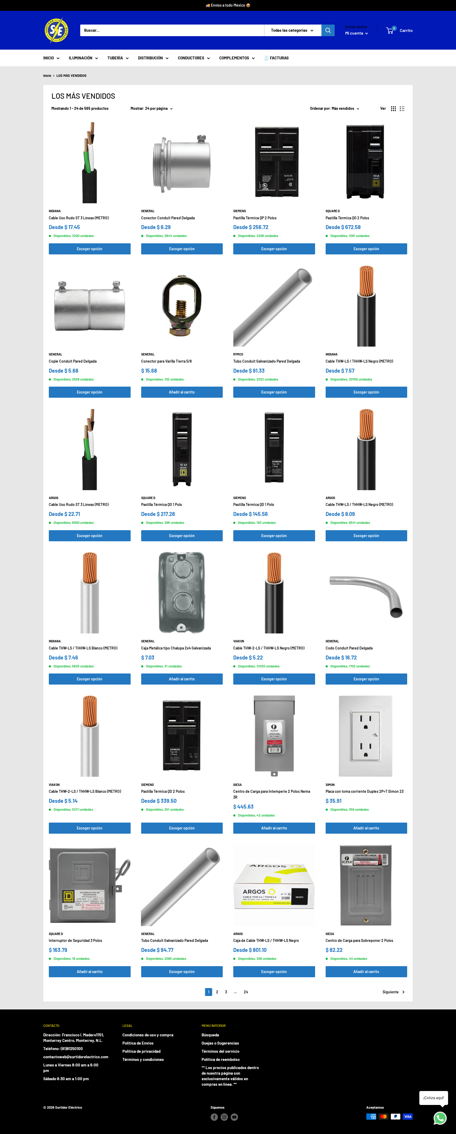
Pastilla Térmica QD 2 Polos (163, 791)
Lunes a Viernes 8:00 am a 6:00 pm (70, 1067)
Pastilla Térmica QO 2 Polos (347, 218)
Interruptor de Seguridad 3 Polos (75, 940)
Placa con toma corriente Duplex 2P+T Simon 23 (364, 791)
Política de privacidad (141, 1051)
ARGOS (53, 498)
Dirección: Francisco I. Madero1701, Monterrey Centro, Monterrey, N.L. (73, 1037)
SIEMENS (239, 211)
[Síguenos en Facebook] (214, 1117)
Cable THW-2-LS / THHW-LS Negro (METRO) (268, 648)
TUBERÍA (115, 57)
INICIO (48, 57)
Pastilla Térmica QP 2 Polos (255, 218)
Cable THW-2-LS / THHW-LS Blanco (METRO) (85, 791)
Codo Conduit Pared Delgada (349, 648)
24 (246, 992)
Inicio (47, 75)
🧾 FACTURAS (276, 57)
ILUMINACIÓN (80, 57)
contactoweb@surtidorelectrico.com (73, 1056)
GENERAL (148, 211)
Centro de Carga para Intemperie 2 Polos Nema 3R (271, 794)
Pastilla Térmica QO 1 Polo (161, 504)
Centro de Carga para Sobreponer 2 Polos (359, 940)
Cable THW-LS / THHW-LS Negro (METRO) (359, 361)
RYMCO (238, 354)
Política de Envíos (138, 1043)
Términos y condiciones (143, 1059)
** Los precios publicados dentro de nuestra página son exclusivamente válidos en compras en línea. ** (230, 1075)
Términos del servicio (220, 1051)
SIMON (330, 784)
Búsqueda (210, 1034)
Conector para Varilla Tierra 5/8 (166, 361)
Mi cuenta (354, 32)
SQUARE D (333, 211)
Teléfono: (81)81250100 (63, 1048)
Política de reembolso (221, 1059)
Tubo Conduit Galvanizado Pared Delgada (266, 361)
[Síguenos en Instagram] (224, 1117)
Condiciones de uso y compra (147, 1034)
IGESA (237, 784)
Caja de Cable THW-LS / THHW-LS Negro (266, 940)
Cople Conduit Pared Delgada (73, 361)
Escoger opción (89, 248)
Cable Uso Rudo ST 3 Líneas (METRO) (78, 218)
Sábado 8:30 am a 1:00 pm (66, 1078)
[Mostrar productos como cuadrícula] (393, 108)
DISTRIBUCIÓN (150, 57)
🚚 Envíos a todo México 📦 (228, 5)
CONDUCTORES (191, 57)
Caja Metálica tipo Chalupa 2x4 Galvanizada (176, 648)
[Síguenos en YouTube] (234, 1117)
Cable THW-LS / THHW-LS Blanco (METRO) (83, 648)
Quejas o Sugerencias (220, 1043)
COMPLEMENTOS (234, 57)
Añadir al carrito (182, 392)
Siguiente (391, 992)
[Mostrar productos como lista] (402, 108)
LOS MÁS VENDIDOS (71, 75)
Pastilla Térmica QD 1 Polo (253, 504)
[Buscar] (328, 30)
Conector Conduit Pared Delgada (168, 218)
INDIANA (55, 211)
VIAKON (238, 641)
